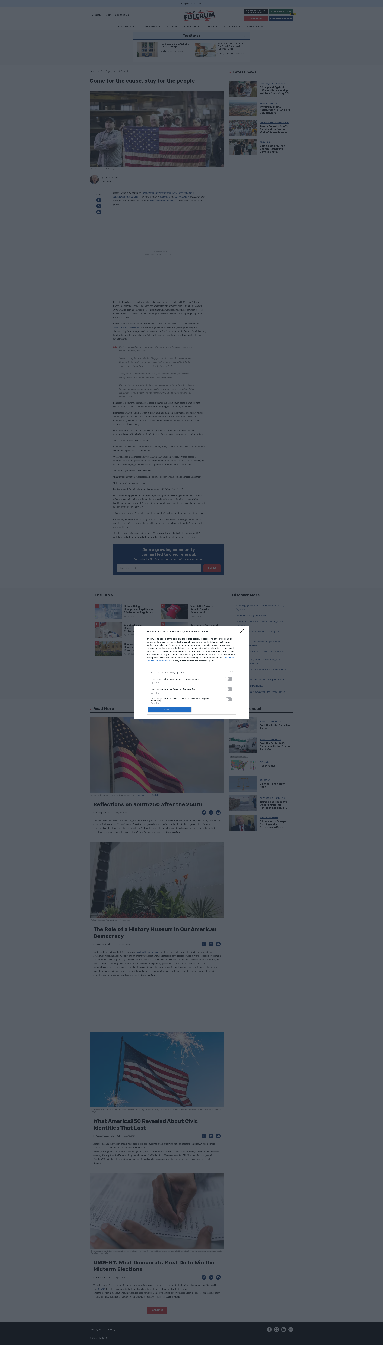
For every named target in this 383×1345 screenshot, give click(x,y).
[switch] (228, 679)
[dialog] (191, 672)
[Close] (243, 632)
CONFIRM (169, 710)
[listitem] (191, 672)
